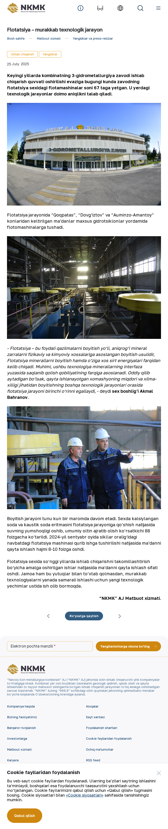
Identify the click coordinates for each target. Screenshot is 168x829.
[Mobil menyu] (158, 8)
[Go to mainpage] (26, 8)
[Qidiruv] (140, 8)
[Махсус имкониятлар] (100, 8)
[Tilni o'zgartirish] (120, 8)
